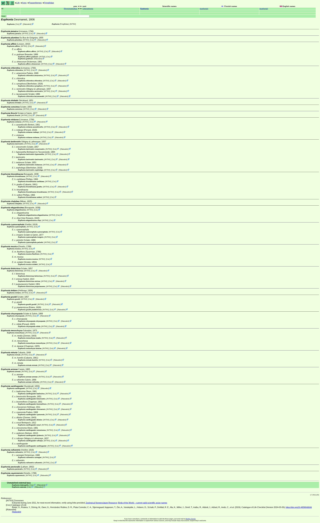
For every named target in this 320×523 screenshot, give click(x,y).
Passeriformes (35, 3)
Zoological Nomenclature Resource (101, 503)
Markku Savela (191, 519)
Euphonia (144, 9)
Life (18, 3)
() (204, 9)
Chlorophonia (87, 9)
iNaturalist (27, 24)
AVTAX (72, 24)
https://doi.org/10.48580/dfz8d (299, 507)
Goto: (3, 16)
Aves (24, 3)
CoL (17, 24)
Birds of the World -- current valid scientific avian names (142, 503)
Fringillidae (49, 3)
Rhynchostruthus (70, 9)
